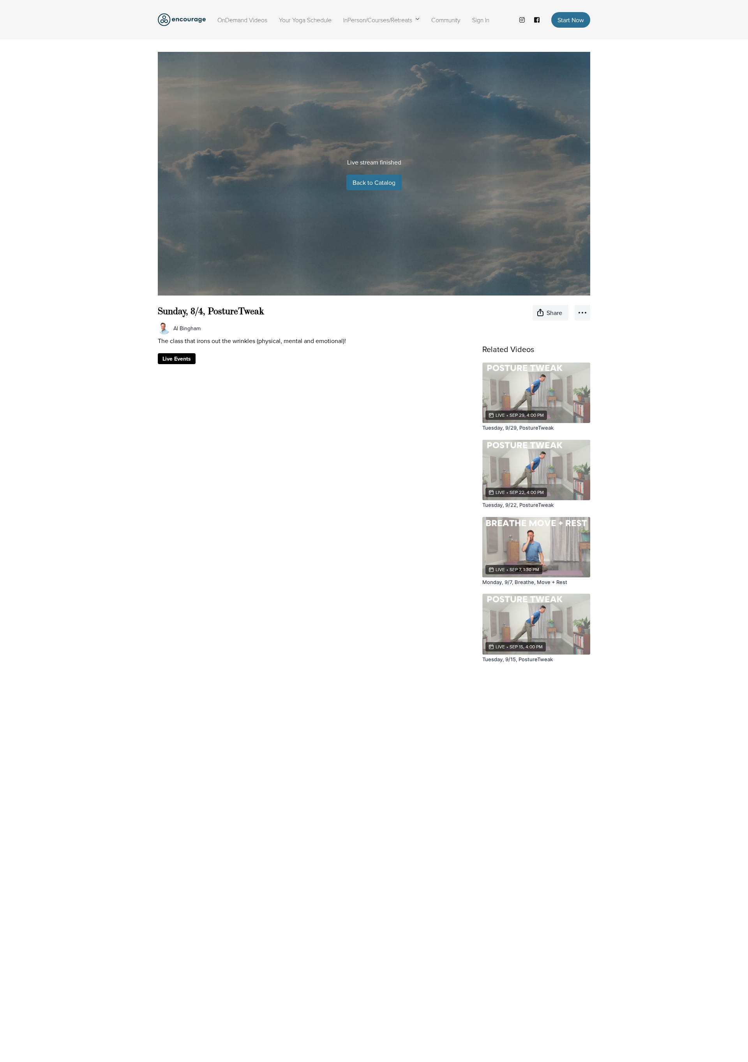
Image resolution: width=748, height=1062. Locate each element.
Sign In (480, 20)
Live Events (176, 359)
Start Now (570, 20)
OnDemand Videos (242, 20)
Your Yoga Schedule (305, 20)
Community (445, 20)
